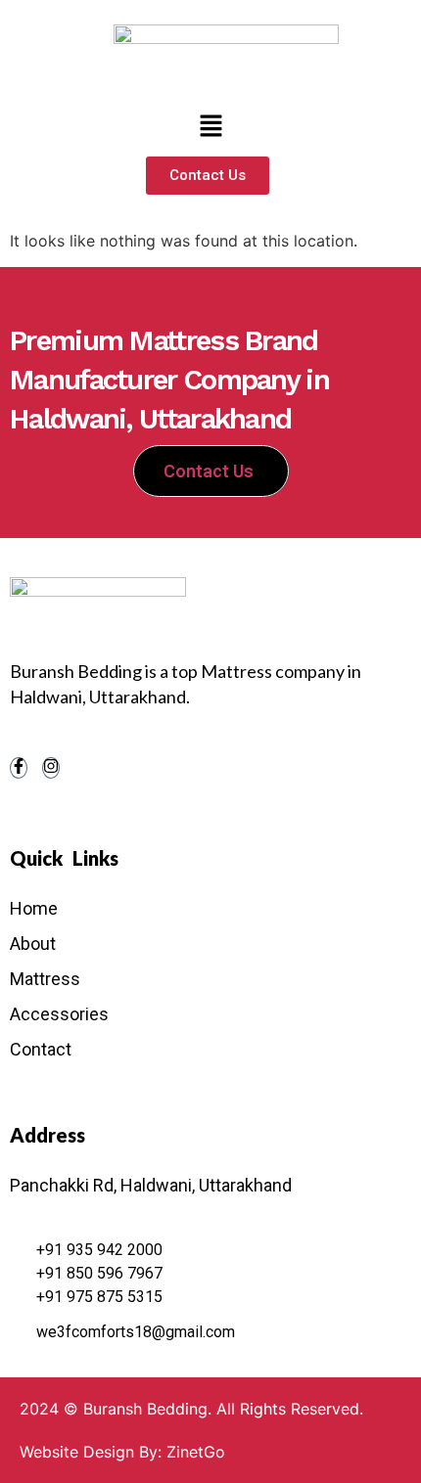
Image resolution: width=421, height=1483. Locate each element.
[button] (210, 127)
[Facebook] (18, 768)
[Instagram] (51, 768)
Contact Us (209, 471)
